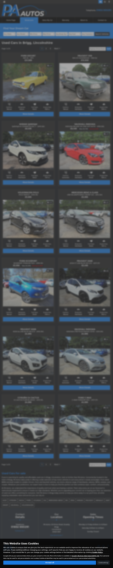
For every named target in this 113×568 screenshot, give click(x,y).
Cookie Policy (97, 552)
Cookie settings (103, 562)
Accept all (49, 562)
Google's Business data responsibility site (85, 556)
